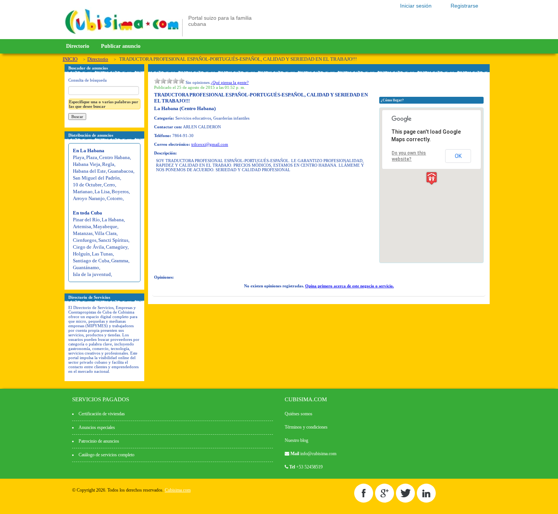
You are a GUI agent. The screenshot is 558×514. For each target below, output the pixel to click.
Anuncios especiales (97, 427)
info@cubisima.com (318, 453)
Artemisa (82, 226)
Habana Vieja (86, 164)
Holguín (81, 254)
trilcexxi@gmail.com (209, 144)
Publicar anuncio (120, 46)
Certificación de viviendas (102, 413)
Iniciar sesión (416, 6)
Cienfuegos (84, 240)
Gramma (119, 260)
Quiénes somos (298, 413)
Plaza (91, 157)
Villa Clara (106, 233)
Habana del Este (89, 171)
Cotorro (115, 198)
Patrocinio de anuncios (99, 441)
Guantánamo (86, 267)
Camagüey (117, 247)
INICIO (70, 59)
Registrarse (464, 6)
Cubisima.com (178, 490)
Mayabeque (105, 226)
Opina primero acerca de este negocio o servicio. (349, 286)
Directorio (77, 46)
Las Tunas (102, 254)
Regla (108, 164)
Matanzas (83, 233)
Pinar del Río (86, 219)
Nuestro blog (296, 440)
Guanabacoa (120, 171)
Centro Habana (114, 157)
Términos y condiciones (306, 427)
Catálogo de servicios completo (106, 454)
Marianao (83, 191)
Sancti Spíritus (113, 240)
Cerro (109, 185)
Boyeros (120, 191)
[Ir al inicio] (122, 35)
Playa (78, 157)
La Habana (113, 219)
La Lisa (102, 191)
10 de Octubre (87, 185)
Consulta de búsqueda (87, 80)
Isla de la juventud (92, 274)
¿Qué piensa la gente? (230, 82)
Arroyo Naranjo (89, 198)
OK (458, 156)
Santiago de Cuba (91, 260)
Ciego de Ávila (88, 247)
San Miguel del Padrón (96, 178)
